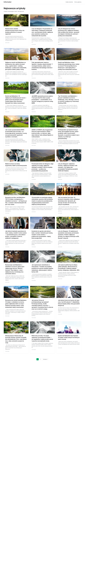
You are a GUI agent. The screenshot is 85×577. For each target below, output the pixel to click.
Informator (8, 2)
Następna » (45, 359)
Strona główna (77, 2)
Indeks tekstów (69, 2)
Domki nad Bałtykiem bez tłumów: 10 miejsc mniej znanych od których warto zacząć (68, 337)
